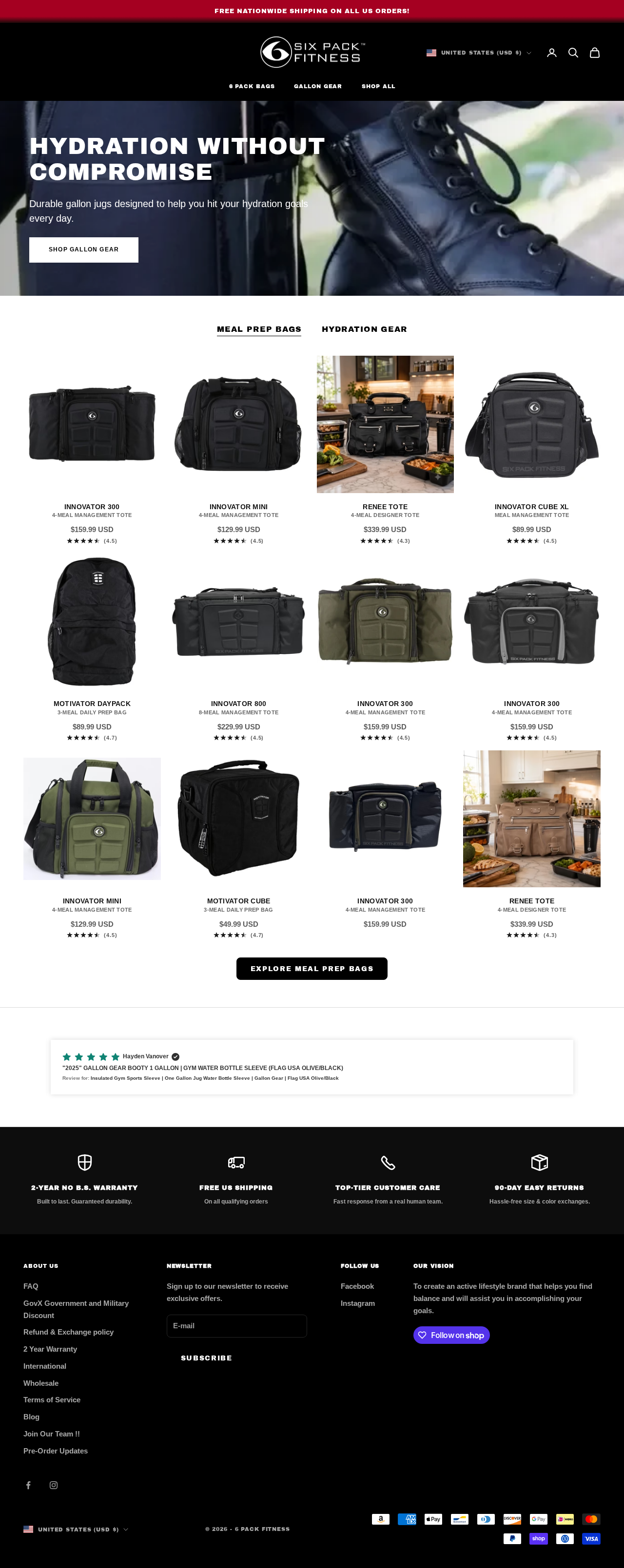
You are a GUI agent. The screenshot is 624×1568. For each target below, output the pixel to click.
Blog (31, 1417)
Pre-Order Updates (55, 1451)
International (44, 1366)
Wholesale (40, 1383)
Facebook (357, 1286)
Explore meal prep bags (312, 969)
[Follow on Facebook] (28, 1485)
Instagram (358, 1303)
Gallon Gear (318, 86)
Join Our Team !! (51, 1434)
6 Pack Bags (252, 86)
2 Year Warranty (50, 1349)
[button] (312, 1067)
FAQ (31, 1286)
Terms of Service (51, 1400)
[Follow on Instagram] (53, 1485)
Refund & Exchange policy (68, 1332)
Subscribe (207, 1358)
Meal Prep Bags (259, 329)
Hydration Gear (365, 329)
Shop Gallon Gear (84, 249)
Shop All (378, 86)
